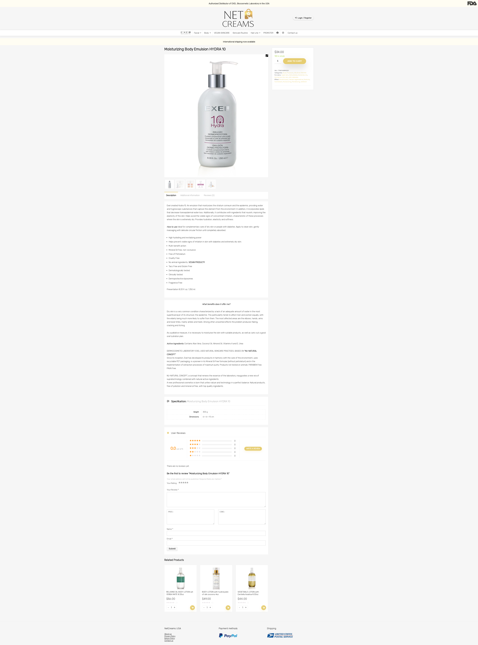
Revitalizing (296, 82)
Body (206, 33)
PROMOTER (268, 33)
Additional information (190, 195)
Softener (304, 82)
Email (170, 539)
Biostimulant (283, 79)
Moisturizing (287, 82)
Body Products (288, 73)
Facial (196, 33)
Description (171, 195)
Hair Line (254, 33)
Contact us (293, 33)
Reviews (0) (209, 195)
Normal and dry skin (281, 77)
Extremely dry (302, 75)
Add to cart (192, 607)
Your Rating (172, 483)
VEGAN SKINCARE (222, 33)
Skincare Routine (240, 33)
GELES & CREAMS (300, 73)
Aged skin (284, 75)
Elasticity (307, 79)
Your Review (173, 490)
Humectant (278, 82)
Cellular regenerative (296, 79)
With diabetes (293, 77)
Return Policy (169, 638)
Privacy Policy (169, 636)
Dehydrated (293, 75)
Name (170, 529)
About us (168, 634)
